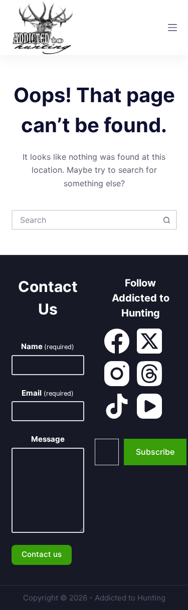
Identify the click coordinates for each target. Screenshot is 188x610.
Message (48, 439)
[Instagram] (116, 373)
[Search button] (167, 220)
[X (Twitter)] (149, 341)
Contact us (42, 554)
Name (47, 346)
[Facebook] (116, 341)
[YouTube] (149, 406)
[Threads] (149, 373)
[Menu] (172, 27)
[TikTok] (116, 406)
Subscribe (155, 452)
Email (47, 393)
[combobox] (85, 220)
